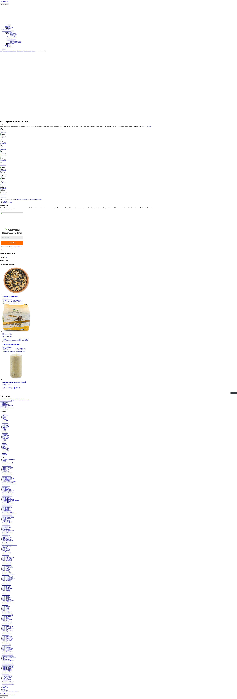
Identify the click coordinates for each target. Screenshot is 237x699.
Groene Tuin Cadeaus (6, 627)
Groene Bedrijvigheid (6, 553)
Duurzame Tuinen (6, 508)
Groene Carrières (5, 568)
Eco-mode (4, 519)
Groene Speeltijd (5, 620)
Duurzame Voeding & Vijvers (8, 512)
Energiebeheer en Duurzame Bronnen (9, 545)
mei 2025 (4, 417)
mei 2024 (4, 429)
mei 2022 (4, 453)
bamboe (8, 28)
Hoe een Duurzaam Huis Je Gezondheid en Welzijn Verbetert (12, 398)
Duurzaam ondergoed (11, 33)
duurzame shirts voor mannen (15, 41)
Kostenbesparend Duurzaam (8, 656)
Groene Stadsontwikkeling (7, 622)
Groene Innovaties (6, 595)
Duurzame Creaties (6, 488)
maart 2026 (4, 414)
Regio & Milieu (5, 674)
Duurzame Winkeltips (6, 518)
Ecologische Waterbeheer (7, 532)
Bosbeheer (4, 463)
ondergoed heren (13, 35)
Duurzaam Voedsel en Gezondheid (9, 481)
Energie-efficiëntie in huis (7, 543)
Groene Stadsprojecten (6, 624)
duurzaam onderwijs (4, 406)
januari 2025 (4, 421)
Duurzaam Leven (5, 471)
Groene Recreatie (5, 618)
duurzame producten (9, 27)
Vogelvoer (9, 46)
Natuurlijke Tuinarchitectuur (7, 667)
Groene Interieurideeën (6, 597)
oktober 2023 (5, 436)
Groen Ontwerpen (6, 550)
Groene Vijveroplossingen (7, 638)
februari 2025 (5, 420)
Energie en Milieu (5, 538)
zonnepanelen (7, 26)
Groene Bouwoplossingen (7, 561)
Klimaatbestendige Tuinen (7, 655)
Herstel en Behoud (6, 652)
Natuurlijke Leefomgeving (7, 666)
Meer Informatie (3, 132)
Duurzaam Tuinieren (6, 480)
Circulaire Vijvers (5, 469)
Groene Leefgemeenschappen (8, 602)
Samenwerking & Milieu (7, 675)
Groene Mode (5, 610)
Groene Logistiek (5, 607)
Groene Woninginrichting (7, 649)
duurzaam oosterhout (4, 402)
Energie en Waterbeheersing (7, 540)
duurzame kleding (8, 32)
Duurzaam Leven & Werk (7, 473)
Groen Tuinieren (5, 551)
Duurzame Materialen (6, 498)
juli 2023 (4, 439)
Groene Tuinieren (5, 631)
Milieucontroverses (6, 659)
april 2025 (4, 418)
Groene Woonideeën (6, 650)
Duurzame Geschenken (7, 491)
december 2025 (5, 415)
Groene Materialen (6, 608)
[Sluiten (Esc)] (4, 697)
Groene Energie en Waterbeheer (8, 578)
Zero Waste (4, 686)
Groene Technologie (6, 625)
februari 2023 (5, 445)
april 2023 (4, 443)
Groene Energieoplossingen (7, 579)
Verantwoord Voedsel (6, 679)
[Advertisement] (118, 14)
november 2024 (5, 424)
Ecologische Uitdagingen (7, 531)
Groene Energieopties (6, 580)
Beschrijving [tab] (4, 201)
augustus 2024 (5, 427)
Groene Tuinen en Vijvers (7, 630)
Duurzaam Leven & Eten (7, 472)
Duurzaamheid (5, 25)
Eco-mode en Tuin (6, 520)
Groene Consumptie (6, 569)
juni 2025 (4, 416)
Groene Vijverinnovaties (7, 637)
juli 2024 (4, 428)
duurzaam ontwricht (4, 408)
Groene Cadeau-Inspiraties (7, 567)
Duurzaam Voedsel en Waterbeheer (9, 483)
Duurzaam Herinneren (6, 470)
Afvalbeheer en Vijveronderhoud (8, 459)
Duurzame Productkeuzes (7, 505)
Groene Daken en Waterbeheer (8, 573)
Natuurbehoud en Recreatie (7, 662)
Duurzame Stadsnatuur (6, 506)
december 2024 (5, 423)
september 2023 (5, 437)
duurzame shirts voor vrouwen (16, 42)
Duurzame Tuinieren (6, 509)
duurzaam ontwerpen (4, 403)
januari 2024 (4, 434)
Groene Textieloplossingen (7, 626)
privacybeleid (16, 246)
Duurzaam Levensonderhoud (8, 475)
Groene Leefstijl (5, 605)
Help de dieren (8, 45)
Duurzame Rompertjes (11, 39)
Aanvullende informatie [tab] (7, 202)
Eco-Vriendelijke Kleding (7, 521)
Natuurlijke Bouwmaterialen (8, 664)
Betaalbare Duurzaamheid (7, 462)
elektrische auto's (5, 536)
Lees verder (149, 126)
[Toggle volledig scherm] (1, 697)
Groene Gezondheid (6, 590)
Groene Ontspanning (6, 616)
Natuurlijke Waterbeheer (7, 669)
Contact (3, 49)
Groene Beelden (5, 555)
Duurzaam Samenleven (7, 479)
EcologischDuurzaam (4, 1)
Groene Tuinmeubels (6, 634)
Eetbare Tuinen (5, 533)
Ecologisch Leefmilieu (6, 527)
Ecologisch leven (5, 29)
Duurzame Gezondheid (7, 493)
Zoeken (1, 391)
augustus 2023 (5, 438)
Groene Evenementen (6, 581)
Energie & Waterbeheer (7, 537)
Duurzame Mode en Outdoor (8, 502)
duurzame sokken (10, 43)
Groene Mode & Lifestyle (7, 611)
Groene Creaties (5, 570)
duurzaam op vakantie (4, 404)
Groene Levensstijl (6, 606)
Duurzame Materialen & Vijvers (8, 499)
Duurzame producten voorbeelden (9, 51)
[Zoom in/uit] (0, 697)
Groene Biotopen (5, 556)
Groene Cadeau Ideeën (6, 565)
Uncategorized (5, 678)
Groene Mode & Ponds (7, 612)
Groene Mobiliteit (5, 609)
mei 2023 (4, 441)
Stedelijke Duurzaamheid (7, 677)
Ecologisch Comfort (6, 526)
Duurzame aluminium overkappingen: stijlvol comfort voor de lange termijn (14, 400)
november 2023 (5, 435)
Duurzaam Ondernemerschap (8, 478)
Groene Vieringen (5, 635)
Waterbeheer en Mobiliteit (7, 682)
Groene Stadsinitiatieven (7, 621)
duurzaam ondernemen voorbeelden (7, 407)
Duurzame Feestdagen (6, 489)
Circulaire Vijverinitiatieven (7, 467)
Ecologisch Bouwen (6, 525)
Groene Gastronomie (6, 585)
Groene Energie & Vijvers (7, 576)
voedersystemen (10, 47)
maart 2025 (4, 419)
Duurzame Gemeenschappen (8, 490)
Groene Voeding (5, 642)
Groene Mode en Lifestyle (7, 615)
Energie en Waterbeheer (7, 539)
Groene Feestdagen (6, 582)
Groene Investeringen (6, 599)
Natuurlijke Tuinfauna (6, 668)
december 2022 (5, 447)
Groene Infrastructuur (6, 592)
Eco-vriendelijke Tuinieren (7, 522)
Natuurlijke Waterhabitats (7, 670)
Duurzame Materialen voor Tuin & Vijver (10, 500)
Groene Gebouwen (6, 587)
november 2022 (5, 448)
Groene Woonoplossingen (7, 651)
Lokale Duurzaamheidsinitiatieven (9, 657)
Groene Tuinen (5, 629)
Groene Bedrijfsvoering (7, 552)
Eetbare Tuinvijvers (6, 535)
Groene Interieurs (5, 598)
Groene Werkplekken (6, 647)
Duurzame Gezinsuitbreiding (8, 492)
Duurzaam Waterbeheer (7, 485)
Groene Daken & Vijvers (7, 572)
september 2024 (5, 426)
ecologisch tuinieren (6, 529)
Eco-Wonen (4, 523)
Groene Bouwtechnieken (7, 563)
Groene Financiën (5, 583)
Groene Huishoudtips (6, 591)
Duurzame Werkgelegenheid (8, 517)
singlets (8, 44)
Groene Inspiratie (5, 596)
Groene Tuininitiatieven (7, 632)
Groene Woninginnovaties (7, 648)
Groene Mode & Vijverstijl (7, 613)
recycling (4, 672)
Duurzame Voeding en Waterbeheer (9, 513)
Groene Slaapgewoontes (7, 619)
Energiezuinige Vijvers (6, 546)
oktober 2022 (5, 449)
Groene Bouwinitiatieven (7, 558)
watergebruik (5, 685)
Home (1, 51)
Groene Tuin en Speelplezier (8, 628)
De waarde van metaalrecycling (6, 401)
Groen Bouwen (5, 548)
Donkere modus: (3, 696)
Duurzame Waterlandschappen (8, 516)
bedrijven (4, 461)
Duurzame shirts (10, 40)
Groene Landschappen (6, 601)
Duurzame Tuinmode (6, 510)
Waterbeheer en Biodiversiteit (8, 681)
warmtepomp (5, 680)
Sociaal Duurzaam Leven (7, 676)
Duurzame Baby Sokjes (12, 36)
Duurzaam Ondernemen (7, 477)
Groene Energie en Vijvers (7, 577)
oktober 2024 (5, 425)
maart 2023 (4, 444)
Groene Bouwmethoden (7, 560)
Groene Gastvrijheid (6, 586)
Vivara (6, 257)
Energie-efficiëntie (6, 542)
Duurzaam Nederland (6, 476)
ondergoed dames (13, 34)
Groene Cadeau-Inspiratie (7, 566)
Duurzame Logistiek (6, 497)
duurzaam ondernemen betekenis (6, 405)
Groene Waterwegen (6, 644)
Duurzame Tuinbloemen (7, 507)
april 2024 (4, 430)
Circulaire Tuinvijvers (6, 466)
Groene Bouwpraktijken (7, 562)
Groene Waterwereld (6, 645)
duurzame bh (9, 37)
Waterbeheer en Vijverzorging (8, 684)
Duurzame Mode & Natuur (7, 501)
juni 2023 (4, 440)
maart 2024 (4, 431)
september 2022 (5, 450)
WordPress (13, 694)
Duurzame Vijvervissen (7, 511)
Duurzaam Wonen (6, 486)
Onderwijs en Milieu (6, 671)
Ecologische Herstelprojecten (8, 530)
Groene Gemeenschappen (7, 588)
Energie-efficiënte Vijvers (7, 541)
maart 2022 (4, 454)
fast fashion (4, 547)
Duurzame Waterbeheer (7, 515)
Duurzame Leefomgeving (7, 496)
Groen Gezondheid (6, 549)
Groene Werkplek (5, 646)
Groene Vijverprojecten (7, 640)
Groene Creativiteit (6, 571)
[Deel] (2, 697)
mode (3, 661)
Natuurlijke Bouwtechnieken (8, 665)
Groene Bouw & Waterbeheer (8, 557)
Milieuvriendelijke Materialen (8, 660)
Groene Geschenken (6, 589)
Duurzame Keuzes (6, 495)
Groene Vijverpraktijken (7, 639)
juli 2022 (4, 451)
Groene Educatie (5, 575)
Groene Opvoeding (6, 617)
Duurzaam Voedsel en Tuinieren (8, 482)
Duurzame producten (6, 31)
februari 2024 (5, 433)
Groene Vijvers (5, 641)
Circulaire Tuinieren (6, 465)
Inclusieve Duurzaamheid (7, 654)
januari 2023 (4, 446)
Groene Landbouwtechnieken (8, 600)
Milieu (3, 658)
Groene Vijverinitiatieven (7, 636)
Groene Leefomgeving (6, 603)
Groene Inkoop (5, 593)
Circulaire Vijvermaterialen (7, 468)
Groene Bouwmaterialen (7, 559)
